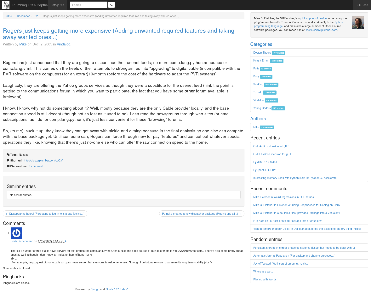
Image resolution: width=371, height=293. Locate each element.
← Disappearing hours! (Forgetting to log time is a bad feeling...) (45, 213)
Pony (262, 76)
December (23, 16)
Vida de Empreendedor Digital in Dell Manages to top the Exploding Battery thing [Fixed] (307, 229)
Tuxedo (264, 92)
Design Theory (268, 52)
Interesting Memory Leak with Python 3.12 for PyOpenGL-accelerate (295, 178)
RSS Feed (362, 5)
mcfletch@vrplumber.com (321, 30)
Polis (262, 68)
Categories (57, 5)
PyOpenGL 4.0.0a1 (265, 170)
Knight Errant (267, 60)
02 (36, 16)
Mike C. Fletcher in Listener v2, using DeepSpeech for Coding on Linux (296, 205)
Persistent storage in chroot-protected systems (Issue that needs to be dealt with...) (304, 247)
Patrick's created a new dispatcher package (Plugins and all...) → (202, 213)
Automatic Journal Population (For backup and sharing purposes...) (294, 255)
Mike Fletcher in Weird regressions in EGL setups (283, 197)
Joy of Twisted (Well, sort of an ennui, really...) (281, 263)
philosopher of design (313, 18)
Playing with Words (265, 279)
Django (95, 289)
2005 (9, 16)
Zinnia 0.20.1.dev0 (117, 289)
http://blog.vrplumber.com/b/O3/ (43, 160)
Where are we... (263, 271)
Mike (23, 43)
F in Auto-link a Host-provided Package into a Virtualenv (287, 221)
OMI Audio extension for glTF (271, 146)
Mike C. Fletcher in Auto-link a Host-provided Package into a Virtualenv (296, 213)
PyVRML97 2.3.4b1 (265, 162)
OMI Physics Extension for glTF (272, 154)
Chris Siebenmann (22, 241)
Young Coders (268, 108)
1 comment (36, 166)
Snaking (265, 84)
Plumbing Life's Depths (30, 4)
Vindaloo (63, 43)
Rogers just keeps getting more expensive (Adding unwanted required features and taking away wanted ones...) (118, 33)
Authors (258, 118)
